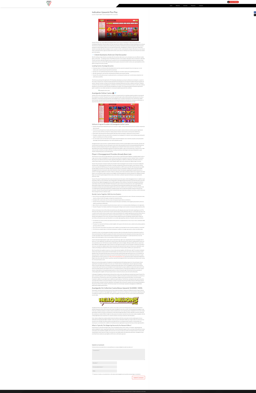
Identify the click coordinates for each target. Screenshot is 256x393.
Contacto (201, 5)
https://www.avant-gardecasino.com (116, 256)
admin (94, 14)
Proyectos (193, 5)
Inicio (171, 5)
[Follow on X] (255, 15)
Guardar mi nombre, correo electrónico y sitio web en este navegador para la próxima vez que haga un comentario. (117, 374)
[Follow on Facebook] (255, 12)
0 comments (115, 14)
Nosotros (178, 5)
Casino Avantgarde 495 (107, 14)
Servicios (185, 5)
